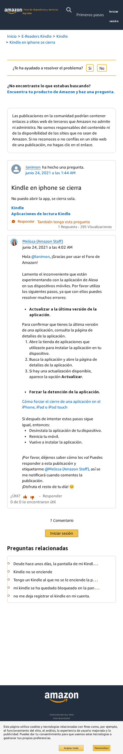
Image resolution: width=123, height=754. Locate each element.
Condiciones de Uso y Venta (62, 715)
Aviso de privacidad (61, 718)
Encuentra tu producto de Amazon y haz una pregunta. (61, 91)
